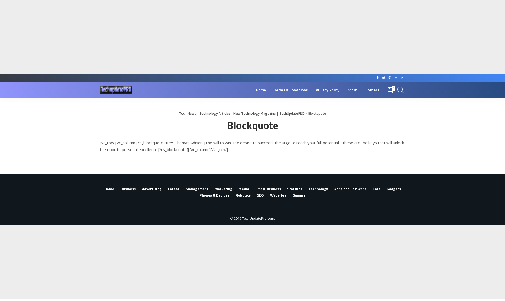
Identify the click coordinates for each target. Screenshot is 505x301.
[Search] (401, 90)
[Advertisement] (158, 37)
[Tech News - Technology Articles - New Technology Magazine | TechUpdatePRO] (116, 90)
